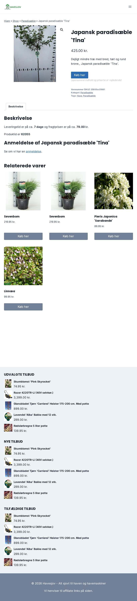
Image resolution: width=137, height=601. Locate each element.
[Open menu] (130, 6)
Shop (16, 20)
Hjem (7, 20)
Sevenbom (12, 216)
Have (79, 95)
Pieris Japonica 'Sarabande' (105, 218)
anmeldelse (33, 151)
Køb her (79, 75)
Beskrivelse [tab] (16, 106)
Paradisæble (28, 20)
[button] (62, 30)
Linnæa (9, 291)
